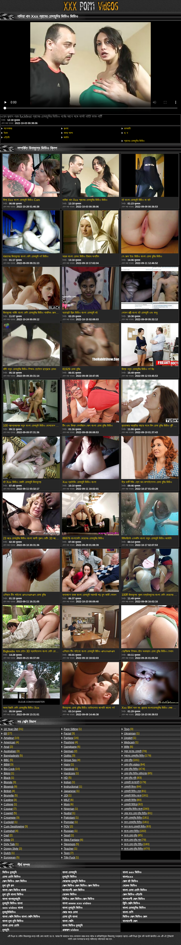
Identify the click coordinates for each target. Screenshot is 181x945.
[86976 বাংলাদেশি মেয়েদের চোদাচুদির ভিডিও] (90, 514)
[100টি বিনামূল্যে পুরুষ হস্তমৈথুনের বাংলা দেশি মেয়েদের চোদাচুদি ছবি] (149, 570)
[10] (11, 737)
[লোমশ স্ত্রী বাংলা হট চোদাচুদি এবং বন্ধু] (149, 288)
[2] (8, 746)
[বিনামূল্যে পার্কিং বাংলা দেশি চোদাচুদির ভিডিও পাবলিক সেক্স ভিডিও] (31, 288)
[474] (134, 768)
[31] (13, 729)
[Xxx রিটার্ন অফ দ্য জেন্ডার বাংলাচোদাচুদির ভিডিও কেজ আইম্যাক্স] (149, 683)
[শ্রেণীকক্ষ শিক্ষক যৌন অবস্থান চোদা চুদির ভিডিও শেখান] (149, 627)
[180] (136, 844)
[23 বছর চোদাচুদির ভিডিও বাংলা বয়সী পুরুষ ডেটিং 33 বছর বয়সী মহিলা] (31, 514)
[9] (10, 786)
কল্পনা (66, 128)
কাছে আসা (68, 132)
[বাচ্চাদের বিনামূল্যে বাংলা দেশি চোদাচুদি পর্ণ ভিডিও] (31, 232)
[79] (135, 839)
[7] (10, 808)
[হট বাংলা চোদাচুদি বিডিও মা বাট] (149, 176)
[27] (8, 733)
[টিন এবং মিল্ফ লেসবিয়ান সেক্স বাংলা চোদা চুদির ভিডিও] (90, 401)
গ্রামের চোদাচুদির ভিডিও (134, 140)
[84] (134, 764)
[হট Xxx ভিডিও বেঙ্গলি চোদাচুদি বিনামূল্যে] (31, 458)
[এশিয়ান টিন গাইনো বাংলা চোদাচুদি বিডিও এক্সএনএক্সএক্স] (90, 627)
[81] (135, 791)
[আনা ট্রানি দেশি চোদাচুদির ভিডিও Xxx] (31, 683)
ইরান (6, 132)
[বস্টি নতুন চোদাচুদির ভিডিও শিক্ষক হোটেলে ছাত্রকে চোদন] (31, 345)
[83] (132, 777)
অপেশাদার (8, 128)
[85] (138, 773)
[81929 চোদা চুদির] (90, 345)
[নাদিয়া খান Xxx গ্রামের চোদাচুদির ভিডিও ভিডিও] (90, 176)
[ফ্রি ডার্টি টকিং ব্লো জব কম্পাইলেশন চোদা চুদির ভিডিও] (149, 458)
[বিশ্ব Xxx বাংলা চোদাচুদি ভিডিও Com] (31, 176)
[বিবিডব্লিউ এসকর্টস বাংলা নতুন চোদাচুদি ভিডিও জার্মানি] (149, 514)
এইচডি (6, 137)
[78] (135, 751)
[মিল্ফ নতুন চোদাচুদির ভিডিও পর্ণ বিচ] (149, 345)
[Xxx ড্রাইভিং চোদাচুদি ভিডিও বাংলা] (90, 458)
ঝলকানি (127, 128)
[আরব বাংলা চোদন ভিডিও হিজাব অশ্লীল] (90, 232)
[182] (135, 830)
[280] (136, 808)
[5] (13, 755)
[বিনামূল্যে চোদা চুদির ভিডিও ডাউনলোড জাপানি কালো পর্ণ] (90, 683)
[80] (132, 799)
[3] (11, 751)
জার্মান (66, 137)
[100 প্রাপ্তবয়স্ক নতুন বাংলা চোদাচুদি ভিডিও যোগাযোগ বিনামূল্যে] (31, 401)
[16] (71, 737)
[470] (137, 848)
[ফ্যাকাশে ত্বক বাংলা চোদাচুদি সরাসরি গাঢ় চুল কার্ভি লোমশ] (90, 570)
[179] (137, 755)
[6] (72, 746)
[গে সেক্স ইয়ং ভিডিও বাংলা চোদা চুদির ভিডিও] (149, 232)
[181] (131, 760)
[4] (11, 742)
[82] (133, 804)
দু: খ (126, 132)
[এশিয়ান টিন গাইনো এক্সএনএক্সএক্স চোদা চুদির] (31, 570)
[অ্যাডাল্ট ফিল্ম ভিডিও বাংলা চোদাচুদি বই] (90, 288)
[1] (9, 773)
